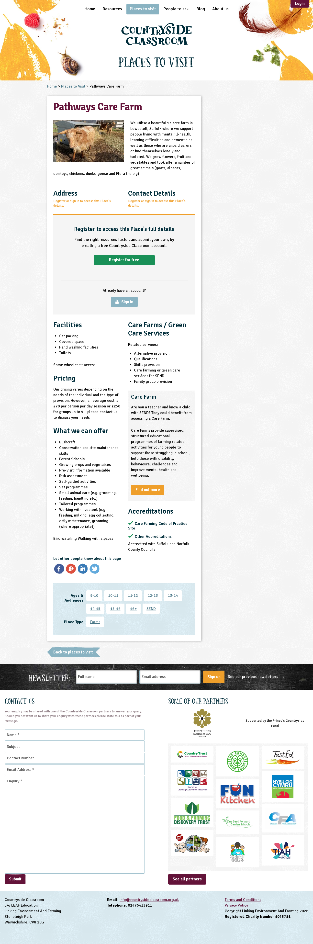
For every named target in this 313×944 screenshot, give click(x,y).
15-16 (115, 608)
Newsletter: (49, 677)
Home (89, 8)
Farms (95, 621)
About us (220, 8)
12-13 (153, 595)
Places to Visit (73, 86)
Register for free (124, 259)
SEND (151, 608)
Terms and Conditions (243, 899)
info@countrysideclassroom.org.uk (149, 899)
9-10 (94, 595)
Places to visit (143, 8)
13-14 (173, 595)
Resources (112, 8)
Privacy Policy (236, 905)
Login (300, 3)
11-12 (133, 595)
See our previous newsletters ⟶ (256, 676)
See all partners (187, 879)
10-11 (113, 595)
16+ (133, 608)
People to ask (176, 8)
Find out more (147, 489)
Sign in (127, 301)
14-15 (95, 608)
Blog (200, 8)
